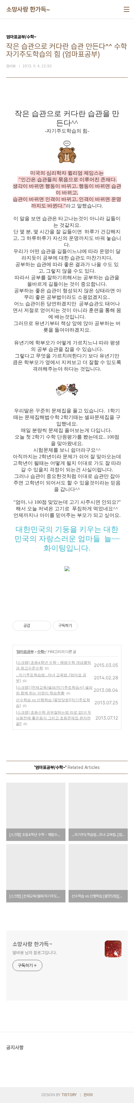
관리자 (88, 1095)
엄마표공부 (25, 651)
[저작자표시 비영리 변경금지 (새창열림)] (86, 625)
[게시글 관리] (44, 625)
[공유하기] (36, 625)
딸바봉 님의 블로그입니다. (34, 952)
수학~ (41, 651)
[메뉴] (126, 9)
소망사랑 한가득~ (28, 9)
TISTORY (69, 1095)
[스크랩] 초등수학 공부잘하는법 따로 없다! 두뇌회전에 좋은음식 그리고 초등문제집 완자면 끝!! (53, 718)
